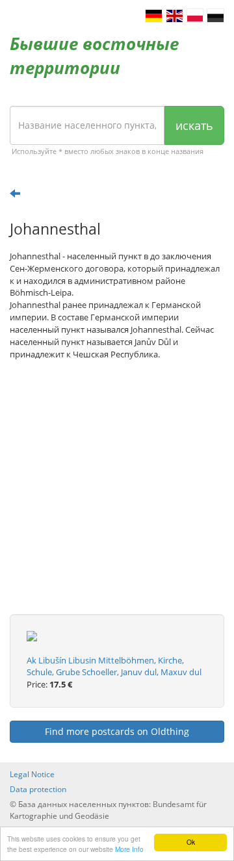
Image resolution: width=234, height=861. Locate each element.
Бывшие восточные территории (94, 55)
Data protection (38, 789)
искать (194, 125)
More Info (129, 849)
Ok (191, 842)
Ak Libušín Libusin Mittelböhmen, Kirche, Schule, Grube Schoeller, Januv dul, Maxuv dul (114, 666)
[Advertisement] (117, 497)
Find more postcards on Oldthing (117, 731)
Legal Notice (32, 774)
